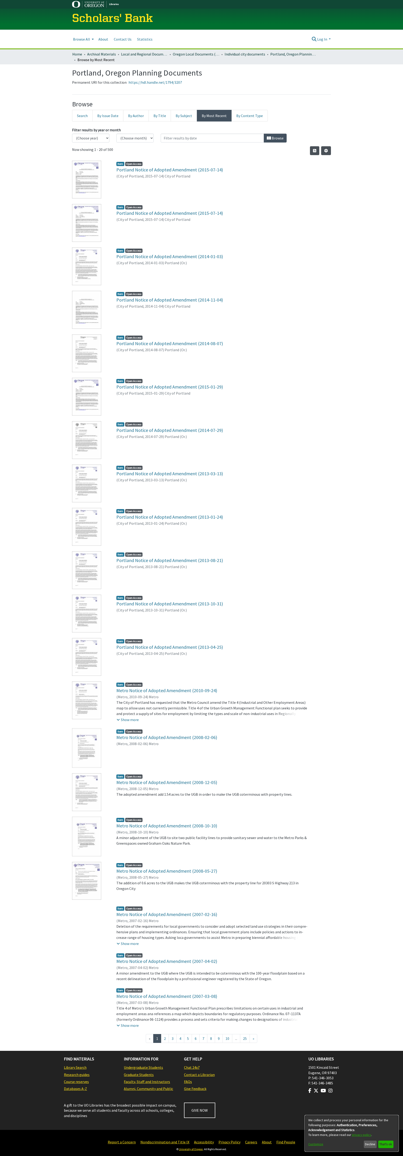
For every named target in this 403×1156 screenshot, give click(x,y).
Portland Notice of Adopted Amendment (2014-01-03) (169, 256)
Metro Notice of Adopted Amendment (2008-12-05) (166, 782)
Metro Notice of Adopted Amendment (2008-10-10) (166, 826)
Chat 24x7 (192, 1067)
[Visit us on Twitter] (316, 1090)
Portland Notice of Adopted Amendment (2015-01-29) (169, 387)
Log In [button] (322, 39)
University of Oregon (191, 1149)
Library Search (75, 1067)
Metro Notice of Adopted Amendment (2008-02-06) (166, 737)
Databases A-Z (75, 1088)
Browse (277, 138)
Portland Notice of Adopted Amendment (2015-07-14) (169, 170)
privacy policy (361, 1135)
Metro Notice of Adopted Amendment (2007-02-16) (166, 914)
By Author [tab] (136, 115)
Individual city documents (245, 54)
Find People (285, 1142)
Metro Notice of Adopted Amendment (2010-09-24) (166, 690)
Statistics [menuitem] (145, 39)
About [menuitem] (103, 39)
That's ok (385, 1144)
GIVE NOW (199, 1110)
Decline (370, 1144)
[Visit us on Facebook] (309, 1090)
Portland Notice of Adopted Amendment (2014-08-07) (169, 343)
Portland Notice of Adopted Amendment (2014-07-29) (169, 430)
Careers (251, 1142)
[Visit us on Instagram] (330, 1090)
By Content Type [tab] (249, 115)
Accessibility (204, 1142)
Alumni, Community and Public (148, 1088)
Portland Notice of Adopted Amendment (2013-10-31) (169, 604)
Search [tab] (82, 115)
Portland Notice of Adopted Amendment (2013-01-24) (169, 517)
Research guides (77, 1074)
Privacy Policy (229, 1142)
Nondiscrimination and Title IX (164, 1142)
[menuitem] (83, 39)
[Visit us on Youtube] (323, 1090)
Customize (315, 1144)
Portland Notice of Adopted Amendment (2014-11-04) (169, 300)
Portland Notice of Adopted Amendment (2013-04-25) (169, 647)
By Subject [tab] (184, 115)
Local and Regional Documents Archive (144, 54)
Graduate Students (139, 1074)
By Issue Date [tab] (107, 115)
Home (77, 54)
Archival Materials (101, 54)
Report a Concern (122, 1142)
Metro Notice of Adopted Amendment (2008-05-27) (166, 871)
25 (245, 1038)
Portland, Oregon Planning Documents (293, 54)
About (267, 1142)
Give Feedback (195, 1088)
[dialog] (351, 1133)
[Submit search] (314, 39)
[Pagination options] (326, 150)
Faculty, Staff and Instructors (147, 1081)
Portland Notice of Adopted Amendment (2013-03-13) (169, 473)
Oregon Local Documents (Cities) (196, 54)
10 (227, 1038)
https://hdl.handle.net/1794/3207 (155, 82)
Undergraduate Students (143, 1067)
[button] (127, 720)
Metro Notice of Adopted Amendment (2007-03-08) (166, 996)
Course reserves (76, 1081)
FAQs (188, 1081)
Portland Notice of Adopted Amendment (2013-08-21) (169, 560)
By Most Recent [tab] (214, 115)
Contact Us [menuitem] (123, 39)
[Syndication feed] (314, 150)
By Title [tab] (159, 115)
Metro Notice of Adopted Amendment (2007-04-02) (166, 961)
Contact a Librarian (199, 1074)
